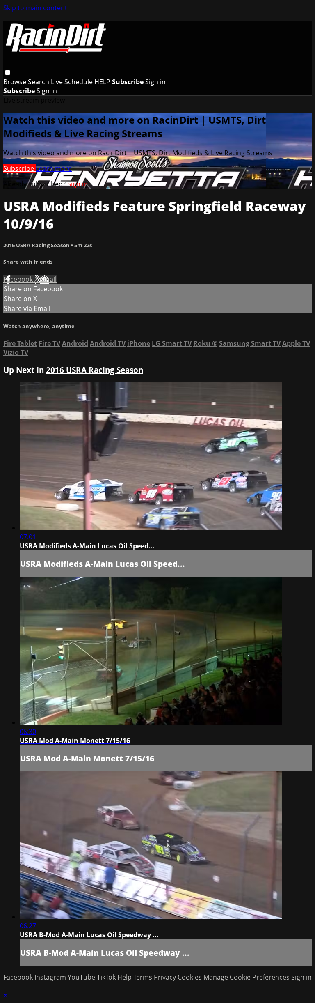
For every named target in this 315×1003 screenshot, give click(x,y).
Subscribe (19, 168)
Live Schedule (72, 81)
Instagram (50, 977)
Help (125, 977)
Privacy (166, 977)
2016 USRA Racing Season (37, 245)
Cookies (190, 977)
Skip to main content (35, 7)
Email (48, 279)
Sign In (47, 90)
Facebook (18, 279)
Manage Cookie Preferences (247, 977)
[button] (7, 72)
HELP (102, 81)
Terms (143, 977)
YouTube (81, 977)
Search (39, 81)
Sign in (155, 81)
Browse (15, 81)
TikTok (106, 977)
